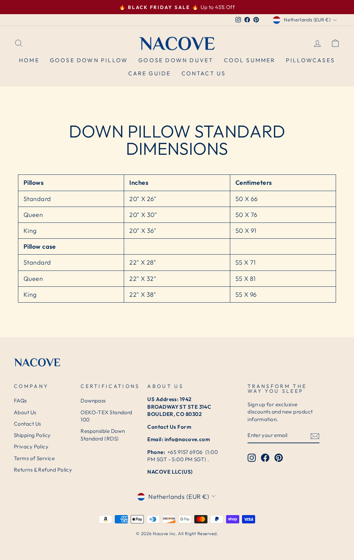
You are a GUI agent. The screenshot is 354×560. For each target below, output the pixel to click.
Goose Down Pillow (89, 60)
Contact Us (203, 73)
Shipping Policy (32, 435)
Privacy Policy (31, 446)
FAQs (20, 400)
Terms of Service (34, 458)
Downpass (93, 400)
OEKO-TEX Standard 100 (106, 416)
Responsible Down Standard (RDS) (103, 435)
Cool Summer (250, 60)
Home (29, 60)
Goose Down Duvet (175, 60)
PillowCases (310, 60)
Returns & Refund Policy (43, 469)
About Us (25, 412)
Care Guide (149, 73)
